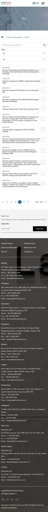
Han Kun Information (14, 37)
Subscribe (39, 229)
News (27, 37)
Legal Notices (6, 491)
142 (36, 202)
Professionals (29, 243)
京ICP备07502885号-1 (9, 494)
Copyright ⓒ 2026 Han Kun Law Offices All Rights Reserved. (22, 505)
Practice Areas (7, 243)
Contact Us (28, 252)
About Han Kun (30, 247)
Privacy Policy (17, 491)
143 (41, 202)
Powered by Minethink (9, 508)
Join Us (4, 252)
